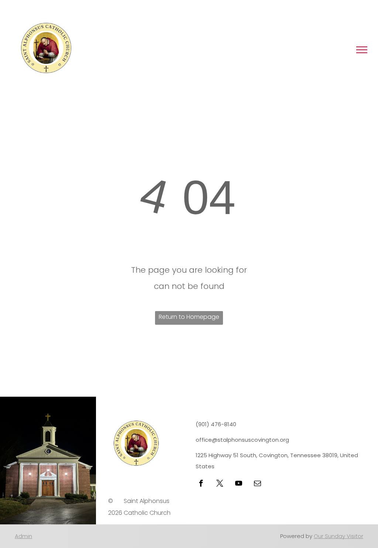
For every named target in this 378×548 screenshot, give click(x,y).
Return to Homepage (189, 317)
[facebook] (201, 484)
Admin (23, 536)
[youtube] (238, 484)
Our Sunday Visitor (338, 536)
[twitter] (219, 484)
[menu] (361, 49)
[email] (257, 484)
